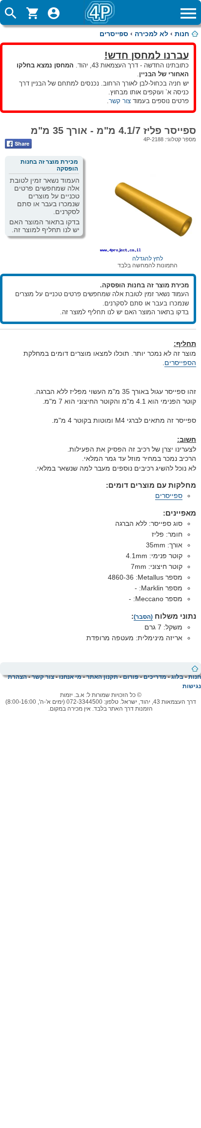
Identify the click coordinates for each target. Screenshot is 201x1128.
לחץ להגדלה (147, 258)
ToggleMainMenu (188, 13)
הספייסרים (180, 363)
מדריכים (154, 676)
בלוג (177, 676)
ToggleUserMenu (54, 13)
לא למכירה (151, 34)
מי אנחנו (70, 676)
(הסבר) (143, 616)
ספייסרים (114, 34)
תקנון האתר (102, 676)
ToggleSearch (11, 13)
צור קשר (120, 101)
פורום (131, 676)
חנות (182, 34)
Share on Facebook (18, 144)
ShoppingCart (32, 13)
